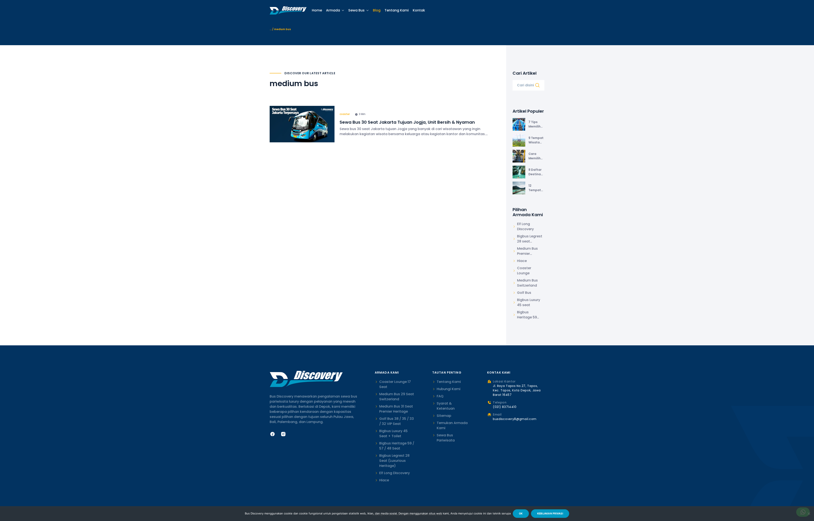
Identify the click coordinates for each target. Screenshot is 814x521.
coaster (345, 114)
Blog (377, 10)
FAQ (440, 396)
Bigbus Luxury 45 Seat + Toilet (393, 433)
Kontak (419, 10)
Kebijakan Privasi (550, 513)
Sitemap (444, 415)
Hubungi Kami (448, 389)
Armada (333, 10)
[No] (809, 513)
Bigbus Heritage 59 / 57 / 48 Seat (396, 446)
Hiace (384, 480)
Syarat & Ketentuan (446, 406)
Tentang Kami (397, 10)
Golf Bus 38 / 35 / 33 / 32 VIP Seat (396, 421)
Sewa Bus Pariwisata (446, 438)
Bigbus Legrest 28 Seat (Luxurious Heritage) (394, 460)
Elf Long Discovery (394, 473)
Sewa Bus (356, 10)
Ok (521, 513)
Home (317, 10)
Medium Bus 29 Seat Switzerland (396, 397)
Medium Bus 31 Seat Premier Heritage (396, 409)
